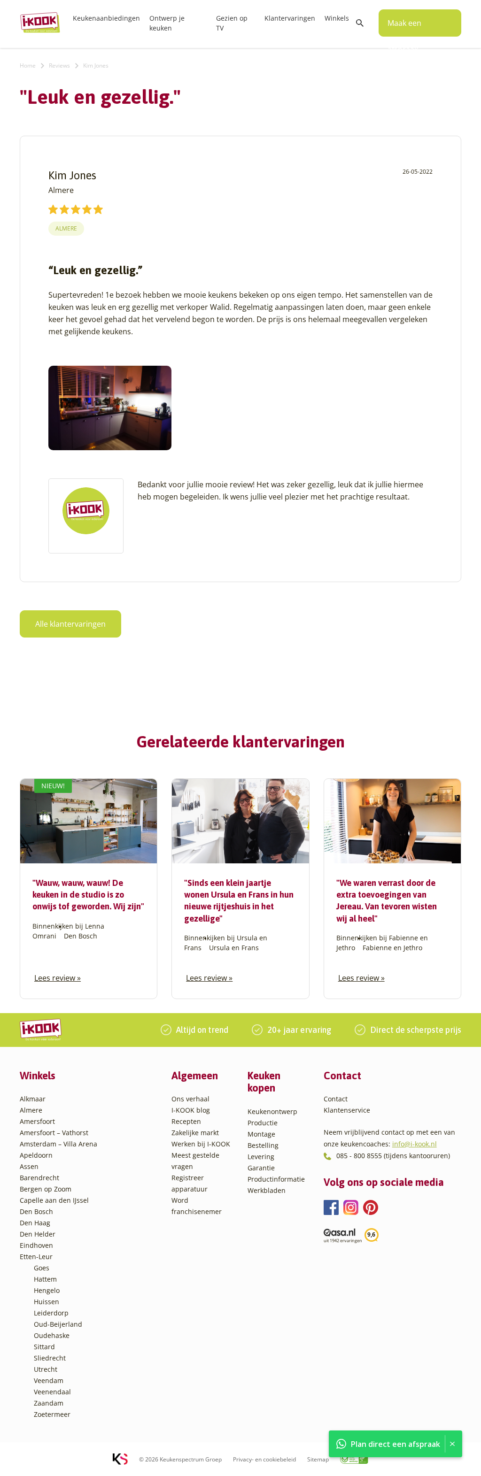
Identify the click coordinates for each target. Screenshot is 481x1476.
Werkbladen (267, 1190)
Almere (66, 228)
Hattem (45, 1279)
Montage (261, 1134)
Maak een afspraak (404, 27)
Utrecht (45, 1369)
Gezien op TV (232, 23)
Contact (336, 1098)
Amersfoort (37, 1121)
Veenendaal (52, 1391)
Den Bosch (36, 1211)
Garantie (261, 1167)
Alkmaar (33, 1098)
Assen (29, 1166)
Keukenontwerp (272, 1111)
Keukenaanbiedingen (106, 18)
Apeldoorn (36, 1155)
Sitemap (318, 1459)
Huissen (46, 1301)
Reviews (59, 65)
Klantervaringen (289, 18)
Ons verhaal (190, 1098)
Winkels (337, 18)
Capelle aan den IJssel (54, 1200)
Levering (261, 1156)
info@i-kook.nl (414, 1143)
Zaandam (48, 1403)
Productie (263, 1122)
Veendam (48, 1380)
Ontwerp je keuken (167, 23)
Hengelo (47, 1290)
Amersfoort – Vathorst (54, 1132)
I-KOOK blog (190, 1110)
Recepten (186, 1121)
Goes (41, 1267)
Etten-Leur (36, 1256)
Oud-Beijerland (58, 1324)
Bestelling (263, 1145)
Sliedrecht (50, 1357)
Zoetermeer (52, 1414)
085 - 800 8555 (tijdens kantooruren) (393, 1155)
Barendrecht (39, 1177)
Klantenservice (347, 1110)
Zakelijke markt (195, 1132)
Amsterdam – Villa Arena (58, 1143)
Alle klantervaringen (70, 624)
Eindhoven (36, 1245)
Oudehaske (52, 1335)
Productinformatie (276, 1179)
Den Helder (37, 1234)
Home (28, 65)
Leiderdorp (51, 1312)
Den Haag (35, 1222)
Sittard (44, 1346)
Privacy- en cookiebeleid (264, 1459)
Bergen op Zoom (45, 1188)
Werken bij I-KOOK (200, 1143)
